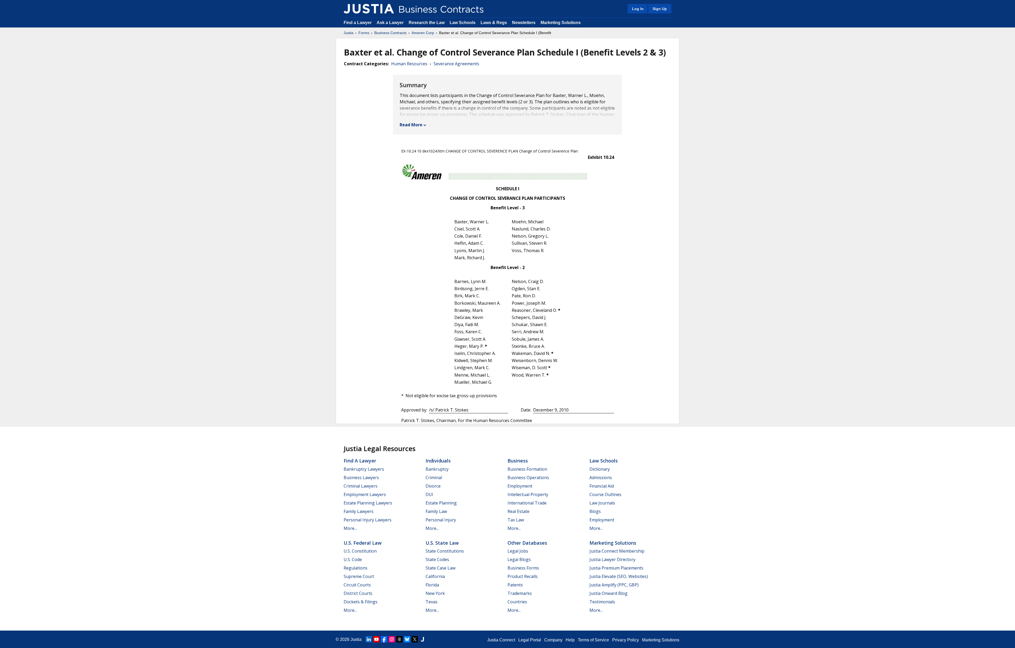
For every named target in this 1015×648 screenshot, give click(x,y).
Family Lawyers (358, 511)
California (435, 576)
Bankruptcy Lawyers (364, 469)
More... (350, 528)
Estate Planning (441, 503)
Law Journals (602, 503)
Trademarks (520, 593)
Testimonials (602, 602)
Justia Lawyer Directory (612, 559)
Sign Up (660, 9)
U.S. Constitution (360, 551)
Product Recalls (523, 576)
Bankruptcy (437, 469)
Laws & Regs (494, 22)
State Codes (437, 559)
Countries (517, 602)
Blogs (595, 511)
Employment (520, 486)
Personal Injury (441, 520)
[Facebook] (384, 639)
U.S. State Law (442, 543)
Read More (411, 125)
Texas (431, 602)
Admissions (600, 477)
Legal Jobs (518, 551)
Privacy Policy (625, 640)
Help (570, 640)
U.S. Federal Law (363, 543)
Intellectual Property (528, 494)
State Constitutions (445, 551)
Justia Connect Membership (616, 551)
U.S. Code (353, 559)
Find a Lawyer (358, 22)
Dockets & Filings (360, 602)
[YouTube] (376, 639)
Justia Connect (501, 640)
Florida (432, 585)
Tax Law (516, 520)
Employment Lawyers (365, 494)
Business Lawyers (361, 477)
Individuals (438, 460)
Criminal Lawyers (360, 486)
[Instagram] (392, 639)
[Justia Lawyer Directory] (422, 639)
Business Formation (527, 469)
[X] (415, 639)
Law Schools (463, 22)
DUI (429, 494)
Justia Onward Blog (608, 593)
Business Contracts (390, 33)
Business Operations (528, 477)
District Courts (358, 593)
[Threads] (399, 639)
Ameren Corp (423, 33)
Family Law (436, 511)
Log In (638, 9)
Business (518, 460)
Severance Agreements (456, 64)
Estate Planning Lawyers (368, 503)
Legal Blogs (519, 559)
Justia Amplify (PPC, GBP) (614, 585)
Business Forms (523, 568)
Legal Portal (529, 640)
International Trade (527, 503)
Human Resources (409, 64)
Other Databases (527, 543)
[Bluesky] (407, 639)
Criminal (434, 477)
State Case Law (440, 568)
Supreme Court (359, 576)
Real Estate (518, 511)
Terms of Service (593, 640)
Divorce (433, 486)
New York (435, 593)
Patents (515, 585)
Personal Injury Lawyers (367, 520)
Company (553, 640)
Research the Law (427, 22)
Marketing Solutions (561, 22)
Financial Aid (601, 486)
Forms (363, 33)
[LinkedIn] (369, 639)
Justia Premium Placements (616, 568)
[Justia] (369, 8)
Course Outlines (605, 494)
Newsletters (524, 22)
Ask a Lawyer (391, 22)
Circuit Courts (357, 585)
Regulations (355, 568)
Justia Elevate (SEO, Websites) (618, 576)
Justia (348, 33)
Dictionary (599, 469)
